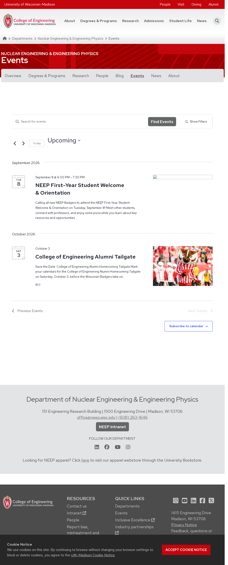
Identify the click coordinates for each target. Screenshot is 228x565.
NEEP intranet (112, 426)
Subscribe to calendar (186, 326)
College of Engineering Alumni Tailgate (85, 256)
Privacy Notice (184, 524)
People (165, 4)
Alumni (213, 4)
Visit (181, 4)
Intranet (75, 513)
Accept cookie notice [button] (186, 550)
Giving (196, 4)
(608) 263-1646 (133, 417)
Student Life (180, 20)
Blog (120, 75)
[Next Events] (23, 143)
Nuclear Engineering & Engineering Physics (70, 38)
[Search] (215, 21)
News (202, 20)
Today (37, 143)
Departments (22, 38)
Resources (81, 498)
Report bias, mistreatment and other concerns (83, 532)
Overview (13, 75)
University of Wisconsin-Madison (29, 4)
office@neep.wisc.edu (96, 417)
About (69, 20)
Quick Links (129, 498)
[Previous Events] (14, 143)
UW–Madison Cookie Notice (93, 555)
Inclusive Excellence (133, 519)
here (85, 460)
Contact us (77, 506)
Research (130, 20)
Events (137, 75)
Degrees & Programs (100, 20)
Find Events (162, 121)
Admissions (154, 20)
